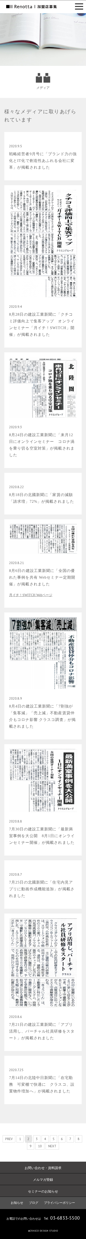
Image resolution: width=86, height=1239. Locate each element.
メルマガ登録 (43, 1180)
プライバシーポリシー (59, 1203)
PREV (9, 1139)
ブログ (33, 1203)
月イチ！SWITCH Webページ (30, 595)
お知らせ (17, 1203)
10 (40, 1146)
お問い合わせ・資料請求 (43, 1168)
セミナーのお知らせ (43, 1191)
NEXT (52, 1146)
